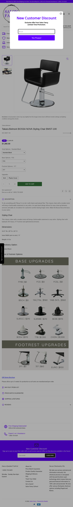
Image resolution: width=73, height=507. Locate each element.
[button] (61, 14)
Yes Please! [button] (36, 38)
